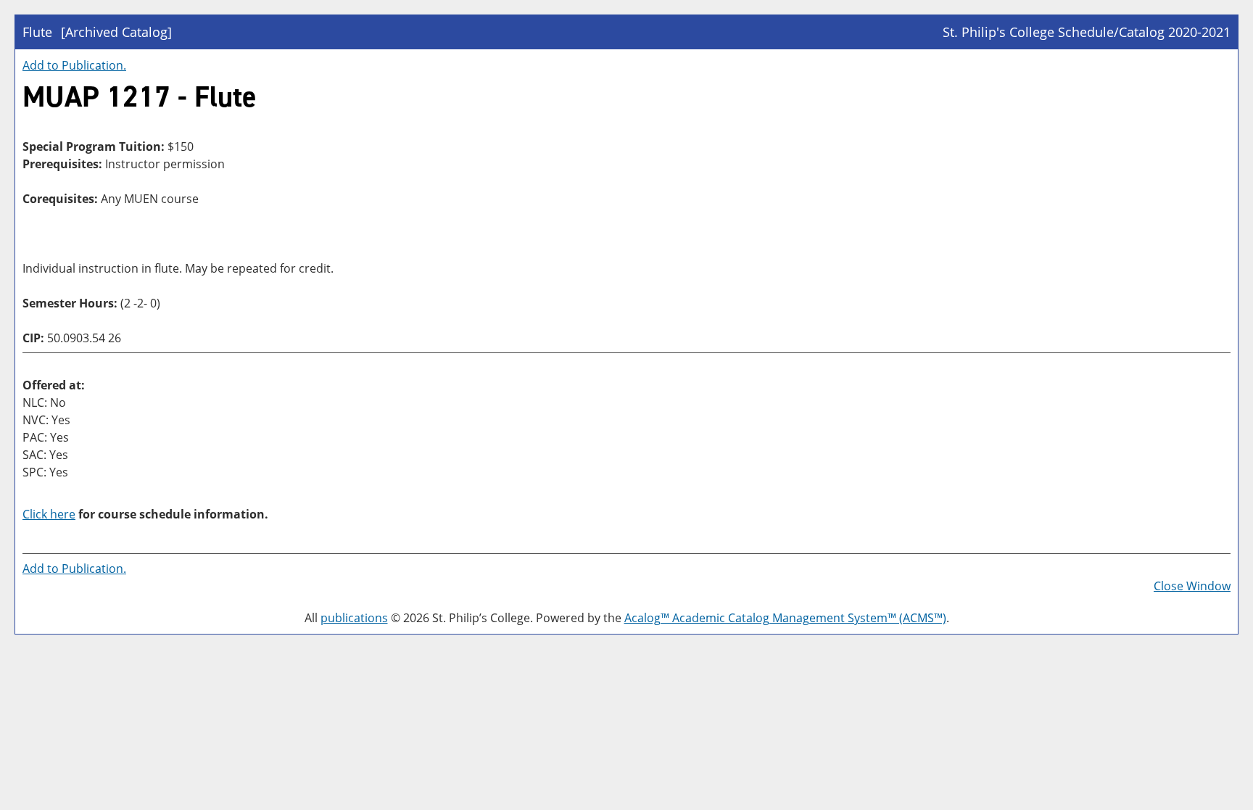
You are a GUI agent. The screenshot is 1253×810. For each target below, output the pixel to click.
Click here (48, 514)
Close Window (1192, 586)
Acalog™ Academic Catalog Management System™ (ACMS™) (785, 618)
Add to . (74, 65)
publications (354, 618)
